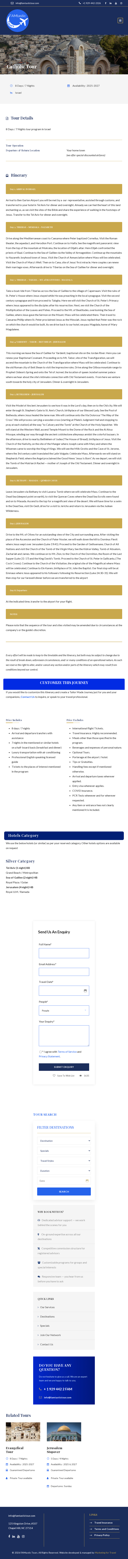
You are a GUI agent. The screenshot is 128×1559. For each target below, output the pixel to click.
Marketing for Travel (105, 1552)
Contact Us (46, 1344)
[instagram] (121, 3)
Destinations (47, 1316)
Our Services (47, 1307)
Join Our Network (50, 1334)
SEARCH (64, 1191)
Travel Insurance (103, 1522)
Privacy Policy (102, 1535)
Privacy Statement (49, 1056)
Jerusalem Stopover (54, 1450)
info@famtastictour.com (21, 1515)
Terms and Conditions (106, 1528)
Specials (45, 1325)
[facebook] (105, 3)
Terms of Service (67, 1051)
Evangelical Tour (15, 1450)
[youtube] (116, 3)
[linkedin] (111, 3)
